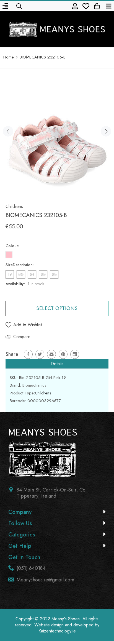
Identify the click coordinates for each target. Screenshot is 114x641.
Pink (9, 254)
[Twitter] (39, 354)
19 (9, 274)
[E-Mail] (51, 354)
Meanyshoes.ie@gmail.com (45, 579)
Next (106, 131)
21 (32, 274)
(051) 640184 (31, 568)
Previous (8, 131)
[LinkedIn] (74, 354)
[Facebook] (28, 354)
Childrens (14, 206)
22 (43, 274)
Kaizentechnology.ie (57, 631)
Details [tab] (57, 363)
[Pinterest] (63, 354)
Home (8, 57)
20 (21, 274)
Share (12, 354)
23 (54, 274)
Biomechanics (34, 385)
